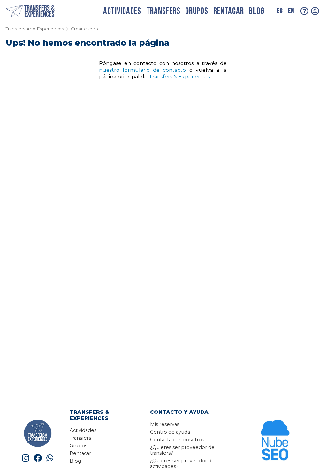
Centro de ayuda (170, 432)
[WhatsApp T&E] (49, 458)
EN (291, 11)
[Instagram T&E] (25, 458)
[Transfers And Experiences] (37, 11)
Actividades (122, 11)
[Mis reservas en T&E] (315, 11)
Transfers (163, 11)
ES (280, 11)
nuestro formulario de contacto (142, 70)
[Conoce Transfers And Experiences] (38, 433)
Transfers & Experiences (179, 77)
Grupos (196, 11)
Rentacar (228, 11)
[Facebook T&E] (38, 458)
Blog (256, 11)
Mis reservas (164, 424)
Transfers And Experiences (35, 28)
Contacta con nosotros (177, 440)
